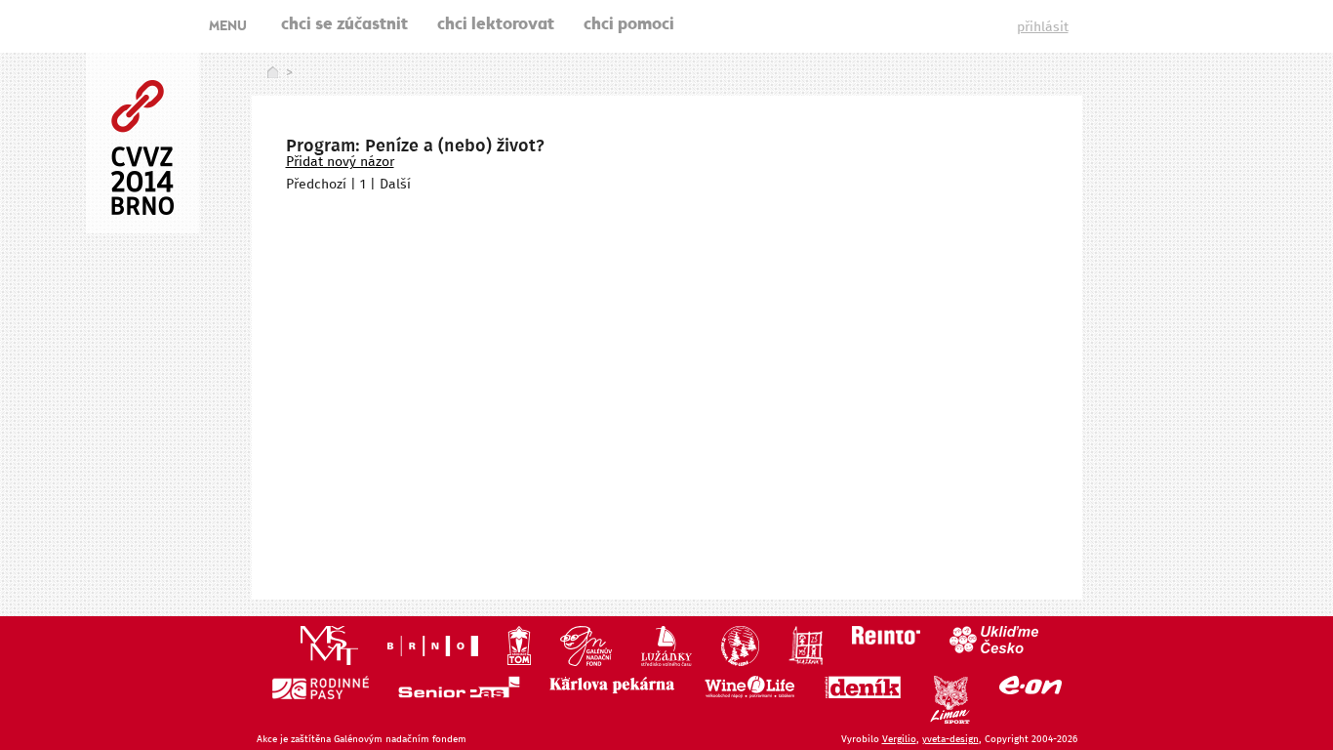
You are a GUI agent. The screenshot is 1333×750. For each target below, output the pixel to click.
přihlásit (1043, 27)
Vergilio (899, 739)
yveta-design (950, 739)
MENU (228, 27)
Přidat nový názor (340, 162)
